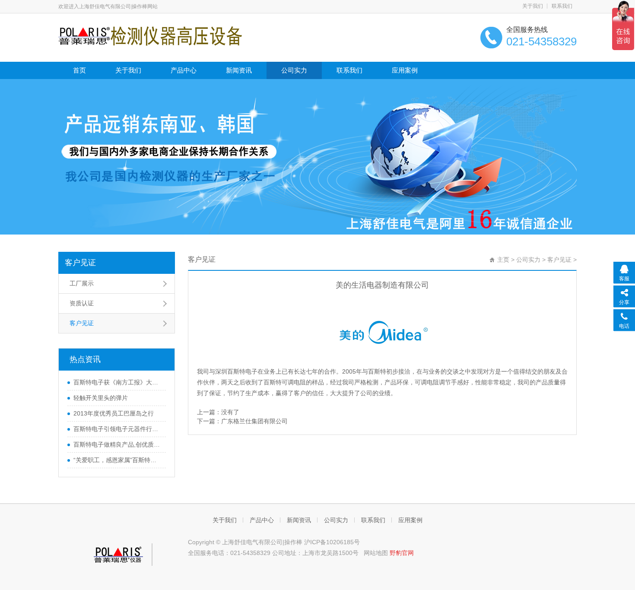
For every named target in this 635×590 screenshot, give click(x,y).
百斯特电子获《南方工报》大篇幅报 (117, 382)
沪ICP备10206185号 (332, 542)
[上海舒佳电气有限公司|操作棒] (150, 35)
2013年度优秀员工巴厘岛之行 (113, 413)
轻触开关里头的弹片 (100, 397)
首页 (79, 70)
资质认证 (82, 303)
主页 (503, 259)
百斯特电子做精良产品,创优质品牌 (117, 444)
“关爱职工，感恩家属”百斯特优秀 (117, 460)
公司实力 (294, 70)
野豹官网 (402, 552)
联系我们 (562, 6)
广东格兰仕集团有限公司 (254, 421)
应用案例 (405, 70)
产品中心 (184, 70)
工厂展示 (82, 283)
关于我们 (532, 6)
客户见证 (80, 262)
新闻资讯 (239, 70)
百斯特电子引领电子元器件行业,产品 (117, 428)
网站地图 (376, 552)
